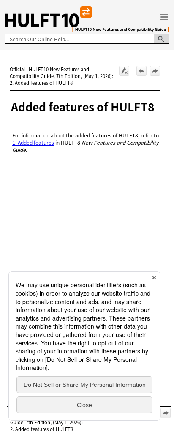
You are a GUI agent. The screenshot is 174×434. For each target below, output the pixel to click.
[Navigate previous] (141, 71)
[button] (161, 39)
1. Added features (33, 142)
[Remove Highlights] (124, 71)
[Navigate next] (155, 71)
